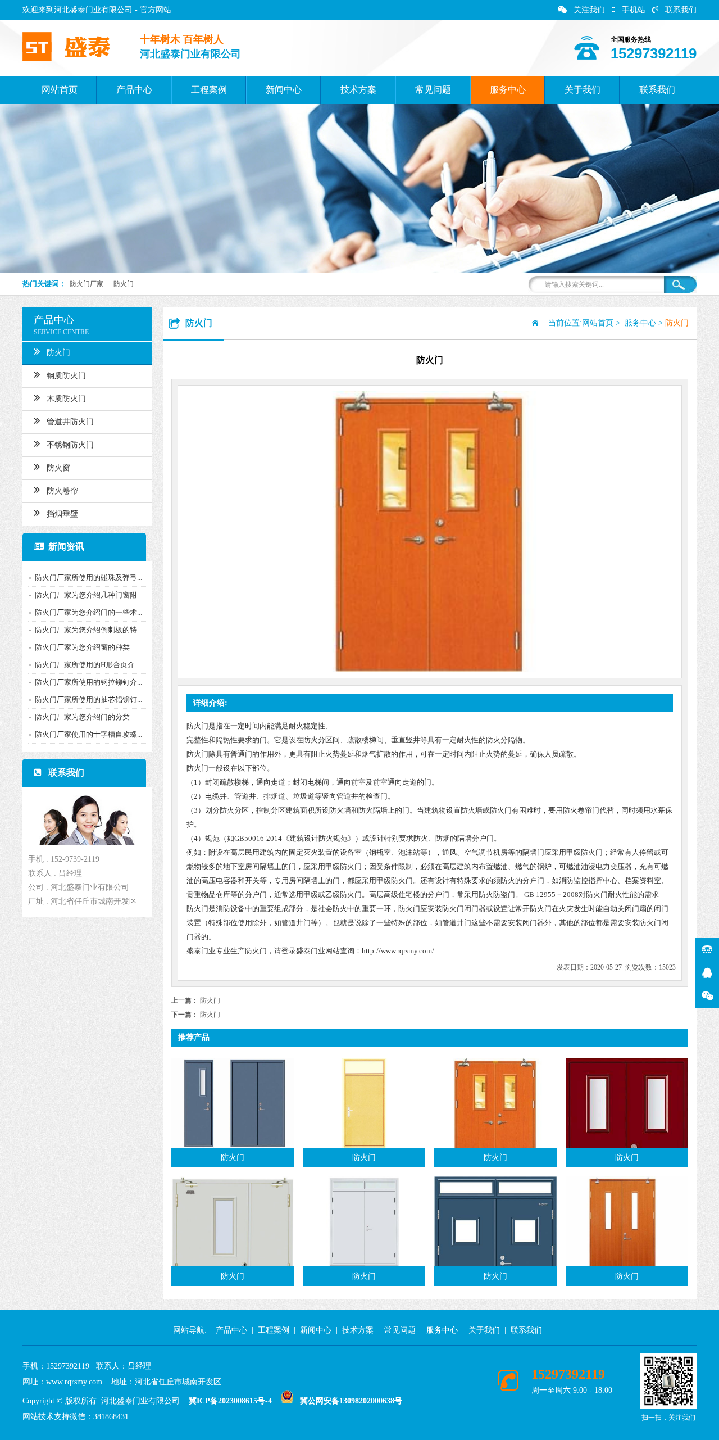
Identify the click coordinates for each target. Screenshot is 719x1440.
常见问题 (433, 89)
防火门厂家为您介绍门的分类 (82, 717)
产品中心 (134, 89)
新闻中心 (284, 89)
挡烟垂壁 (62, 514)
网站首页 (60, 89)
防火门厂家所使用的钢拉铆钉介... (88, 682)
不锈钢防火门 (70, 445)
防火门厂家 (86, 284)
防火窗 (58, 468)
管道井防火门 (70, 422)
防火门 (123, 284)
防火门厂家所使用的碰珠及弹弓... (88, 577)
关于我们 (582, 89)
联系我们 (681, 10)
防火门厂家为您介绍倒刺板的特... (88, 630)
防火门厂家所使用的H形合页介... (87, 664)
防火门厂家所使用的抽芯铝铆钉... (88, 699)
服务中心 (508, 89)
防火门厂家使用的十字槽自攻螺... (88, 734)
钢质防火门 (66, 376)
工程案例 (209, 89)
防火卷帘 (62, 491)
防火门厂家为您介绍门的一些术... (88, 612)
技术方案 (358, 89)
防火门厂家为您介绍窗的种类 (82, 647)
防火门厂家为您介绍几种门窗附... (88, 595)
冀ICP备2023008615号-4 (230, 1401)
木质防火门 (66, 399)
